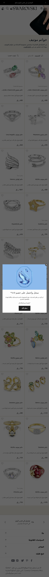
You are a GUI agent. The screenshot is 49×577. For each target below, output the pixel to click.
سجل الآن (24, 308)
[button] (46, 264)
